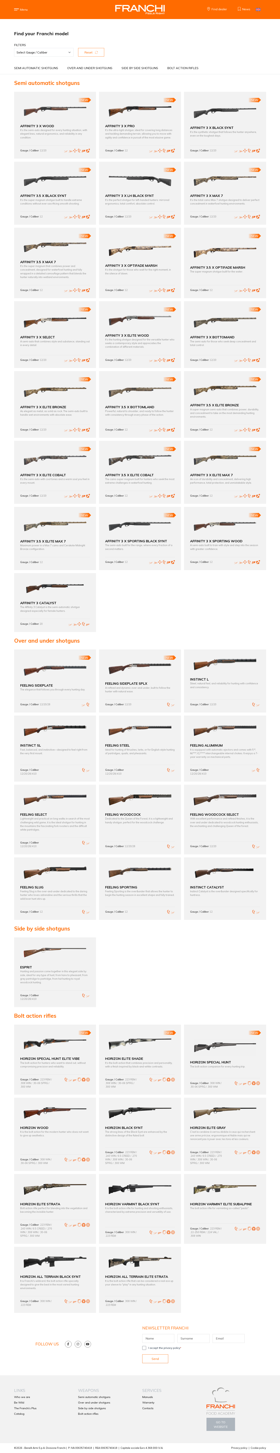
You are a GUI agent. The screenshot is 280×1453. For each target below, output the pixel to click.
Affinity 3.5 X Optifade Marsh (217, 267)
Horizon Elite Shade (124, 1058)
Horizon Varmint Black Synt (132, 1204)
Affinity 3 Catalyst (38, 603)
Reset (88, 52)
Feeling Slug (31, 887)
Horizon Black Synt (124, 1127)
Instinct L (199, 679)
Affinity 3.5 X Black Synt (43, 195)
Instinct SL (30, 745)
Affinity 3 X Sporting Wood (216, 541)
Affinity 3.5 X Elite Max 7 (43, 541)
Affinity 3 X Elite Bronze (43, 407)
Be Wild (19, 1402)
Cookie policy (258, 1447)
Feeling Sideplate (36, 685)
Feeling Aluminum (206, 745)
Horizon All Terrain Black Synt (50, 1276)
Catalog (19, 1413)
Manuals (147, 1397)
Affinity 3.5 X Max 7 (38, 262)
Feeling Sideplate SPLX (126, 683)
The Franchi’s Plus (25, 1408)
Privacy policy (239, 1447)
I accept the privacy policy (164, 1348)
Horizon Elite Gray (208, 1127)
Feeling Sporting (121, 887)
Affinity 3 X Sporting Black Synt (136, 541)
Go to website (221, 1424)
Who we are (22, 1397)
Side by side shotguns (140, 68)
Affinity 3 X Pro (120, 126)
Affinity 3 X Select (37, 337)
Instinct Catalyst (207, 887)
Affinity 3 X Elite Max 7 (211, 475)
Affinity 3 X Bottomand (212, 337)
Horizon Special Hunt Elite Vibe (50, 1058)
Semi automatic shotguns (36, 68)
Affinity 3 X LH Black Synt (129, 195)
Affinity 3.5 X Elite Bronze (214, 405)
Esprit (26, 967)
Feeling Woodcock (123, 814)
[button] (23, 9)
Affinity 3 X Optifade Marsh (131, 265)
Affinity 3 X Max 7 (206, 195)
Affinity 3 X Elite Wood (127, 335)
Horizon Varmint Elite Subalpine (221, 1204)
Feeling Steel (117, 745)
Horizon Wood (34, 1127)
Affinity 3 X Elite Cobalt (43, 475)
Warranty (148, 1402)
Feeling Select (33, 814)
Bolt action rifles (182, 68)
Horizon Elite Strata (40, 1204)
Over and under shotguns (89, 68)
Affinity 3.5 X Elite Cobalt (129, 475)
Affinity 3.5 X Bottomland (129, 407)
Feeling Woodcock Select (214, 814)
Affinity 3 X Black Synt (212, 127)
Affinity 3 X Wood (37, 126)
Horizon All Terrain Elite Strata (136, 1276)
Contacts (148, 1408)
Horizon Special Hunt (210, 1062)
